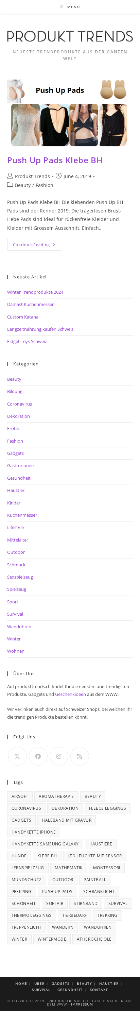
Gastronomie (20, 465)
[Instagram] (59, 756)
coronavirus (26, 808)
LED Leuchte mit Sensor (95, 856)
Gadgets (15, 453)
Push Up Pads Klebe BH (55, 160)
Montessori (106, 868)
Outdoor (16, 552)
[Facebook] (38, 756)
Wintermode (52, 939)
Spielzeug (16, 589)
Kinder (13, 503)
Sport (12, 602)
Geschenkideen (70, 694)
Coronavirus (19, 404)
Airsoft (20, 796)
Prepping (22, 891)
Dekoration (18, 416)
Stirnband (86, 903)
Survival (15, 614)
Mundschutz (27, 880)
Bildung (14, 391)
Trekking (108, 915)
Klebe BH (47, 856)
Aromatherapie (56, 796)
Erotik (13, 428)
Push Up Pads (57, 891)
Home (21, 983)
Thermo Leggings (32, 915)
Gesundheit (19, 478)
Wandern (62, 927)
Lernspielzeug (28, 868)
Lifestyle (15, 527)
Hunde (19, 856)
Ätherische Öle (94, 939)
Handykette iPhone (34, 832)
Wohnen (15, 651)
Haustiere (100, 844)
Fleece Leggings (107, 808)
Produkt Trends (32, 176)
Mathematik (69, 868)
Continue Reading (37, 246)
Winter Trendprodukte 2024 (35, 292)
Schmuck (16, 565)
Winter (14, 639)
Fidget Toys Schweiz (27, 341)
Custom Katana (22, 317)
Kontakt (99, 989)
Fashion (44, 185)
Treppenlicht (27, 927)
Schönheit (24, 903)
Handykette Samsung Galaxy (45, 844)
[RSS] (79, 756)
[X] (17, 756)
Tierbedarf (74, 915)
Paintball (95, 880)
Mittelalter (17, 540)
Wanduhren (19, 626)
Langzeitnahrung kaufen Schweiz (40, 329)
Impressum (82, 1004)
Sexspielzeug (20, 577)
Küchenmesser (22, 515)
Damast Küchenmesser (30, 304)
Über (39, 983)
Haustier (15, 490)
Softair (54, 903)
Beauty (23, 185)
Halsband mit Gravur (66, 820)
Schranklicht (99, 891)
